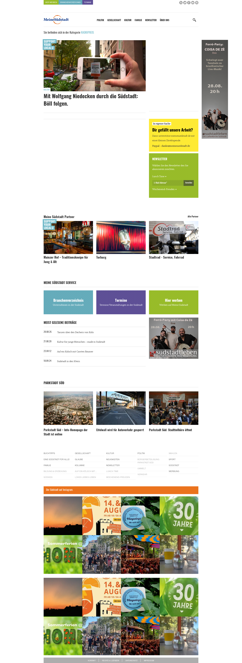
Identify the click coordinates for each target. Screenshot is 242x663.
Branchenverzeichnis (70, 2)
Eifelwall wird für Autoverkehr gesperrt (120, 430)
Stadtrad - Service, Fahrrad (166, 257)
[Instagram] (196, 3)
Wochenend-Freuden (163, 189)
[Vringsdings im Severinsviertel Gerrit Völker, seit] (140, 515)
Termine (87, 2)
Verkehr (142, 474)
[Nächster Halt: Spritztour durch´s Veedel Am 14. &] (101, 515)
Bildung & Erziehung (55, 471)
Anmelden (188, 183)
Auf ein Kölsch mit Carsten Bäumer (75, 351)
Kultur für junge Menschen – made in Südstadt (81, 342)
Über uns (164, 20)
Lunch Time (158, 176)
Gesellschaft (114, 20)
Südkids (48, 477)
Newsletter (151, 20)
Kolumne (80, 465)
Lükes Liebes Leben (85, 477)
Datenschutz (131, 660)
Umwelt (141, 468)
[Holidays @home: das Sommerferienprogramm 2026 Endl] (63, 554)
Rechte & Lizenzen (110, 660)
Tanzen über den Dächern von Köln (75, 332)
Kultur (127, 20)
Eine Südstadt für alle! (57, 459)
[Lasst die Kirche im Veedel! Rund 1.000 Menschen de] (101, 554)
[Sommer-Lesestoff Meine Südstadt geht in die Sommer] (63, 515)
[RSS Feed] (181, 3)
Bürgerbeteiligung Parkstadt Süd (148, 461)
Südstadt (174, 465)
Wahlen (173, 453)
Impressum (149, 660)
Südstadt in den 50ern (68, 361)
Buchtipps (49, 453)
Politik (100, 20)
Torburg (101, 257)
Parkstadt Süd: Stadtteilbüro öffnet (170, 430)
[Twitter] (185, 3)
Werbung (174, 471)
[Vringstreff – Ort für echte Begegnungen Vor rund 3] (179, 515)
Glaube (79, 459)
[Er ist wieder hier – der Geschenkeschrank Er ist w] (179, 554)
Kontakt (92, 660)
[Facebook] (188, 3)
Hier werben (51, 2)
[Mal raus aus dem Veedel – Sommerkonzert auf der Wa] (140, 554)
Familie (138, 20)
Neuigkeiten (113, 459)
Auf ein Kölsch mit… (86, 471)
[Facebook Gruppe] (192, 3)
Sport (172, 459)
